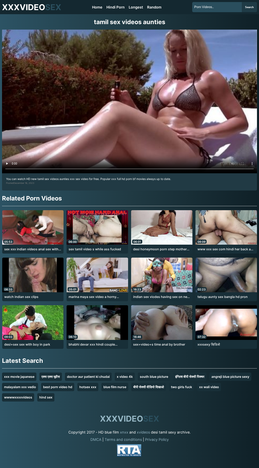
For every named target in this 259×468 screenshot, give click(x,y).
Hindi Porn (115, 7)
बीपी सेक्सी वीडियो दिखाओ (148, 387)
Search (249, 7)
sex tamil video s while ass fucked (95, 249)
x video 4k (125, 377)
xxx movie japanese (19, 377)
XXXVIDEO (31, 7)
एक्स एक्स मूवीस (50, 377)
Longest (136, 7)
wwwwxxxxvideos (18, 397)
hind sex (45, 397)
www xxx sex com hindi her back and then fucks (226, 249)
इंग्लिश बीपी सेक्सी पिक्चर (189, 377)
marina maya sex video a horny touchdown (92, 297)
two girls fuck (181, 387)
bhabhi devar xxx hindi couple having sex (92, 344)
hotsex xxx (87, 387)
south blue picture (154, 377)
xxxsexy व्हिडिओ (208, 344)
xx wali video (209, 387)
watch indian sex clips (21, 297)
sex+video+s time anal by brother (159, 344)
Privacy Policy (157, 439)
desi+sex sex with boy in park (27, 344)
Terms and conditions (123, 439)
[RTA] (129, 451)
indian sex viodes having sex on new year (161, 297)
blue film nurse (114, 387)
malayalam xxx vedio (20, 387)
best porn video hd (57, 387)
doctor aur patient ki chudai (88, 377)
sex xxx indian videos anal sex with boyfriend (31, 249)
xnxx (124, 432)
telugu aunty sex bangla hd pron (222, 297)
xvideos (143, 432)
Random (154, 7)
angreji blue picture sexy (230, 377)
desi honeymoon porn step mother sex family (160, 249)
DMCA (95, 439)
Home (97, 7)
